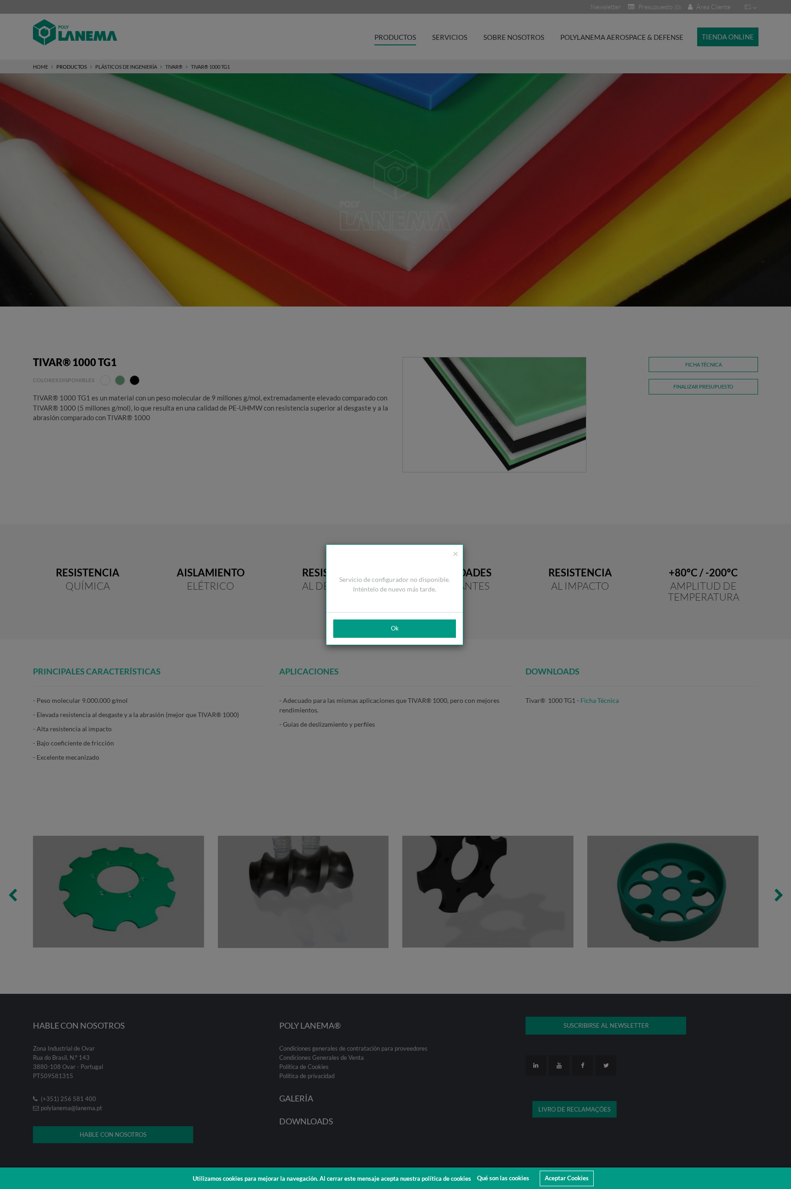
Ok (395, 628)
